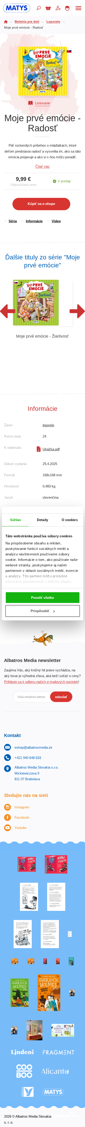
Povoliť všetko (42, 598)
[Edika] (71, 961)
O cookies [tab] (70, 520)
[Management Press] (49, 934)
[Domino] (56, 896)
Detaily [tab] (42, 520)
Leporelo (53, 21)
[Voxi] (29, 896)
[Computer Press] (22, 934)
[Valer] (34, 1030)
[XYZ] (56, 864)
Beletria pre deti (27, 21)
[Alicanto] (55, 1071)
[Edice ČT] (19, 993)
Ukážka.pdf (51, 449)
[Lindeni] (22, 1052)
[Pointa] (14, 1030)
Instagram (22, 807)
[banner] (16, 8)
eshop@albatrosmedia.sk (33, 747)
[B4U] (45, 961)
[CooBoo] (24, 1071)
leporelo (48, 425)
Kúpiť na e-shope (41, 204)
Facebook (22, 817)
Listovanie (42, 103)
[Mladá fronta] (63, 1030)
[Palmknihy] (72, 993)
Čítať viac (42, 166)
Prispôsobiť (40, 611)
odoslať (61, 697)
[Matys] (53, 1092)
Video (56, 221)
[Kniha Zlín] (69, 934)
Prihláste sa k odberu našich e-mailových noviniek (41, 682)
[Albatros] (27, 1092)
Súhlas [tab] (15, 520)
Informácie (34, 221)
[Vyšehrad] (15, 961)
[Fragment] (58, 1052)
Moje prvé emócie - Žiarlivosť (42, 336)
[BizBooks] (31, 961)
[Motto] (26, 864)
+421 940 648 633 (28, 758)
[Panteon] (49, 993)
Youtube (21, 828)
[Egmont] (57, 961)
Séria (13, 221)
